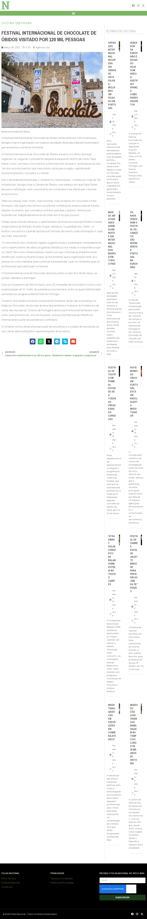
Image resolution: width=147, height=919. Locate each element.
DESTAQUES (24, 23)
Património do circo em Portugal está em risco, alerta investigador (134, 391)
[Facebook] (133, 5)
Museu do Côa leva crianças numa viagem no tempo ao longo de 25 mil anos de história (134, 734)
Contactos (7, 887)
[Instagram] (138, 5)
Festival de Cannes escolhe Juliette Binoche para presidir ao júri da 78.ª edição (134, 564)
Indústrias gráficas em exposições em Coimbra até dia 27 (112, 722)
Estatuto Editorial (10, 882)
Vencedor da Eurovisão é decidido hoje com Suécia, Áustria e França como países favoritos (134, 73)
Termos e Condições (61, 878)
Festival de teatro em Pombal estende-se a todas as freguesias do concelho (112, 393)
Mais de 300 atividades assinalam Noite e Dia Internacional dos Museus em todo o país (112, 238)
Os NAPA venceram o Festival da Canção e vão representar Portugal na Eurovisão (134, 240)
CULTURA (7, 23)
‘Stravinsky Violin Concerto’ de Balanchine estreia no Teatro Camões (112, 560)
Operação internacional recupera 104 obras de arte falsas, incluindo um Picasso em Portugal (112, 75)
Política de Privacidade (62, 882)
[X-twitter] (143, 5)
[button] (73, 13)
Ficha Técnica (8, 878)
